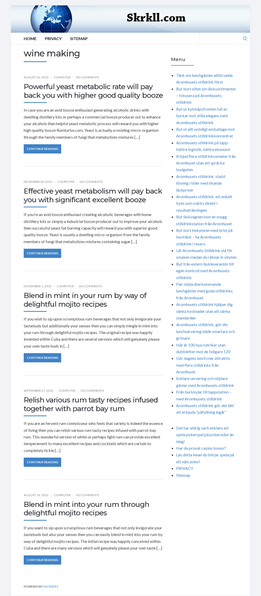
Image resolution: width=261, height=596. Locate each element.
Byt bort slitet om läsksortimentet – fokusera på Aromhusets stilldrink (206, 95)
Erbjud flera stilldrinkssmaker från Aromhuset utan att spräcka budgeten (206, 163)
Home (30, 38)
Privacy (53, 38)
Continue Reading (42, 149)
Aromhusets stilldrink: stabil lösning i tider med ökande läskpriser (200, 183)
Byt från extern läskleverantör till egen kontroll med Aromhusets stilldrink (205, 270)
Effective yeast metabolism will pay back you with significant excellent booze (93, 195)
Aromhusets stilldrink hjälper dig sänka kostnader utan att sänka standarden (204, 311)
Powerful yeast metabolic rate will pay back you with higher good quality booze (93, 91)
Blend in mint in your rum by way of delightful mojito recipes (85, 299)
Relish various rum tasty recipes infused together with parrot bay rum (91, 404)
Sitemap (79, 38)
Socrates (50, 586)
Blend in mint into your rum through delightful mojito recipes (86, 508)
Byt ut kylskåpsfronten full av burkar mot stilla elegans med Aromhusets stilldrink (202, 115)
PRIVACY (184, 468)
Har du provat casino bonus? (201, 448)
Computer (62, 77)
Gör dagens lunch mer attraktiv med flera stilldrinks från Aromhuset (203, 365)
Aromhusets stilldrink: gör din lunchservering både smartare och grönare (205, 331)
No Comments (87, 77)
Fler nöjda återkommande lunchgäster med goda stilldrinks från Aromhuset (204, 291)
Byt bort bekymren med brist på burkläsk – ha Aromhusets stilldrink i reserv (204, 237)
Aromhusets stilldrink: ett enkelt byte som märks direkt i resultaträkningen (204, 203)
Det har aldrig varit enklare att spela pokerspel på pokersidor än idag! (205, 434)
